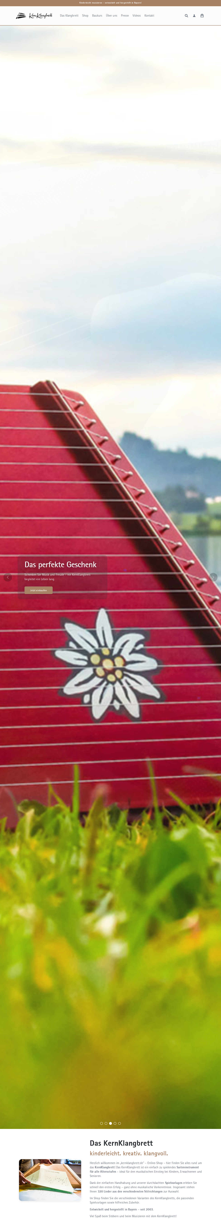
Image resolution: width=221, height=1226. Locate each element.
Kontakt (149, 15)
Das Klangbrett (69, 15)
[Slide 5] (119, 1123)
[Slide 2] (106, 1123)
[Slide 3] (110, 1123)
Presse (125, 15)
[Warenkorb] (202, 15)
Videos (137, 15)
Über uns (111, 15)
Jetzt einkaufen (38, 590)
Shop (85, 15)
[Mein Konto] (194, 15)
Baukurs (97, 15)
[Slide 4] (115, 1123)
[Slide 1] (101, 1123)
